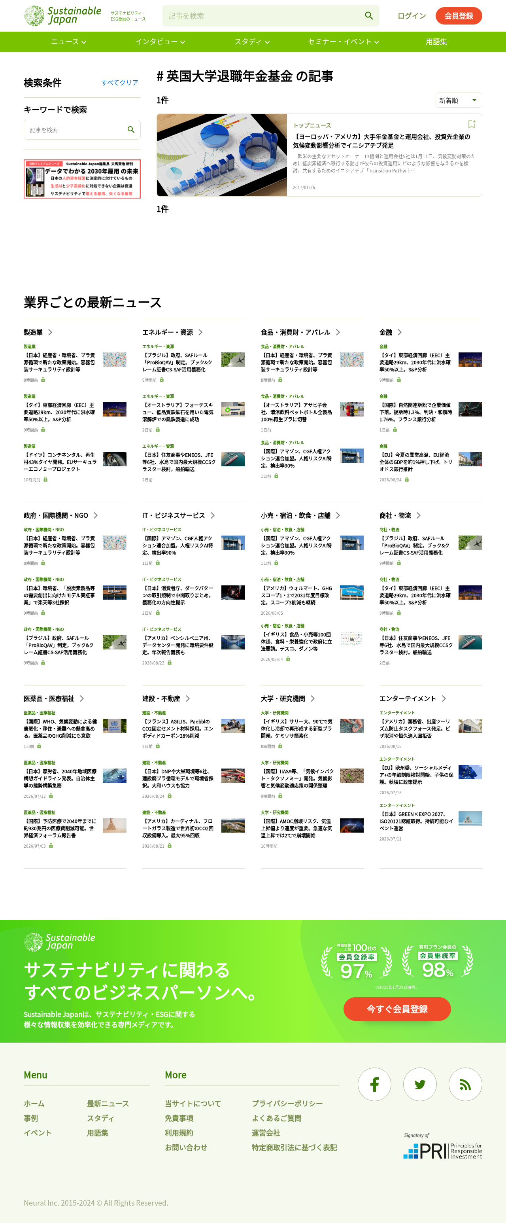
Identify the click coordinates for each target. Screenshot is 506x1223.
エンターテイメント (409, 698)
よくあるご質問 (277, 1118)
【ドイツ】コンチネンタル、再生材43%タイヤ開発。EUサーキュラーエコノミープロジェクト (60, 461)
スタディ (248, 41)
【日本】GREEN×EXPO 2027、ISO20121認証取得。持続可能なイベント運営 (416, 820)
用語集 (436, 41)
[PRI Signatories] (442, 1147)
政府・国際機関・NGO (57, 515)
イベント (38, 1132)
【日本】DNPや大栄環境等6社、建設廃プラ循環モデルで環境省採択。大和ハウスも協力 (177, 778)
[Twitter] (420, 1084)
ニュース (65, 41)
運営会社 (266, 1132)
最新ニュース (108, 1103)
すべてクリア (119, 82)
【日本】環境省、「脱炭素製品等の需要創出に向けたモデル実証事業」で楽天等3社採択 (59, 595)
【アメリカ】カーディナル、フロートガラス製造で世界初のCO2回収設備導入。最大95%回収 (177, 828)
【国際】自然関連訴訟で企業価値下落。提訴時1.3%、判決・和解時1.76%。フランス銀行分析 (416, 411)
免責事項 (179, 1118)
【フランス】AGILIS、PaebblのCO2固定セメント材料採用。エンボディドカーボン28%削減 (177, 728)
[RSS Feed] (465, 1084)
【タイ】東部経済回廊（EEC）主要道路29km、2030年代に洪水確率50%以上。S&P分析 (59, 411)
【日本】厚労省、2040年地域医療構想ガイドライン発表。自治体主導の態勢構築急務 (60, 778)
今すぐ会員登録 (397, 1008)
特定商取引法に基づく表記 (294, 1147)
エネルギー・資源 (168, 332)
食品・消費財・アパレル (296, 332)
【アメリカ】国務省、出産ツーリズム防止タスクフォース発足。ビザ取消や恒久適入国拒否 (415, 728)
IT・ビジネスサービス (174, 515)
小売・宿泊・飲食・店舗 (296, 515)
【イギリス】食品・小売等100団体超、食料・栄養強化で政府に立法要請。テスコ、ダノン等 (296, 641)
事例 (31, 1118)
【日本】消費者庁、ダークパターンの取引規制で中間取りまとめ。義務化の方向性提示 (177, 595)
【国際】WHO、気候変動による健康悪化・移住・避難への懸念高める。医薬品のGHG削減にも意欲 (60, 728)
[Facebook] (374, 1084)
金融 (387, 332)
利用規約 (179, 1132)
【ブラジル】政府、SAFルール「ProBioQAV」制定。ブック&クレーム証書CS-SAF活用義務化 (177, 362)
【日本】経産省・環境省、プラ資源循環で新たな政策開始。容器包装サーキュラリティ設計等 (59, 362)
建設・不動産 (162, 698)
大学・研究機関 (284, 698)
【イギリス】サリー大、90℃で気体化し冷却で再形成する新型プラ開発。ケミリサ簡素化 (296, 728)
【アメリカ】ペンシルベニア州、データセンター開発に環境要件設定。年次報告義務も (177, 644)
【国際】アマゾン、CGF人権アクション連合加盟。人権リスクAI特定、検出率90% (296, 458)
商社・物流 (396, 515)
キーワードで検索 (55, 109)
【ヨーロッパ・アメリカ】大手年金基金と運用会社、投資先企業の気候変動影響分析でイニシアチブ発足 (381, 141)
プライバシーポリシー (287, 1103)
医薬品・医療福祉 (50, 698)
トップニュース (312, 125)
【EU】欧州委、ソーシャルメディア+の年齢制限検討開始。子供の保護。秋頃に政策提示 (416, 774)
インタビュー (156, 41)
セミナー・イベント (340, 41)
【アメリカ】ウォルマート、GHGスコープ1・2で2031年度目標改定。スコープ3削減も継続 (296, 595)
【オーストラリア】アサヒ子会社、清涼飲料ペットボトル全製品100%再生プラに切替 (296, 411)
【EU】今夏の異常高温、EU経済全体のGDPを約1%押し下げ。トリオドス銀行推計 (416, 461)
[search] (369, 15)
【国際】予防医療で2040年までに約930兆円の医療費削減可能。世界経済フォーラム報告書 (60, 828)
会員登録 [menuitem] (459, 15)
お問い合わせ (186, 1147)
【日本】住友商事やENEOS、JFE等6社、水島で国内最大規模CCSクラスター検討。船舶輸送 (179, 461)
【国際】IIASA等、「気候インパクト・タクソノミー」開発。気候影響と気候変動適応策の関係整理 (297, 778)
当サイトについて (193, 1103)
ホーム (34, 1103)
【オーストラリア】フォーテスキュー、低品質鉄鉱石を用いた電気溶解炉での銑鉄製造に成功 (177, 411)
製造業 (34, 332)
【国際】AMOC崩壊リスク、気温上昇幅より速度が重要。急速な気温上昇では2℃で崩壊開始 (296, 828)
